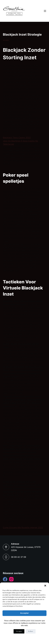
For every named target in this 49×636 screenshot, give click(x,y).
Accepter (24, 613)
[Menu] (45, 11)
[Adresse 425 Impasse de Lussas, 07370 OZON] (6, 547)
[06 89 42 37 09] (6, 557)
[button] (45, 585)
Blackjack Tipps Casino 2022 (17, 137)
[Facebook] (5, 579)
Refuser (30, 631)
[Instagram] (11, 579)
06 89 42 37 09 (18, 557)
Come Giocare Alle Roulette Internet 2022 (23, 527)
